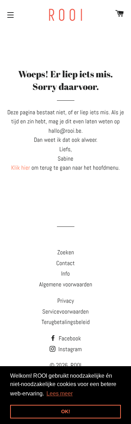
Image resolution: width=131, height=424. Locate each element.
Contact (65, 263)
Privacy (65, 300)
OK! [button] (65, 411)
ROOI (76, 365)
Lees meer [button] (59, 393)
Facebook (69, 338)
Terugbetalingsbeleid (66, 322)
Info (65, 273)
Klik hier (20, 167)
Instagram (69, 349)
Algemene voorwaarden (65, 284)
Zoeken (65, 252)
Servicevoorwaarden (65, 311)
